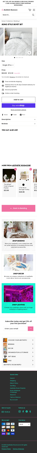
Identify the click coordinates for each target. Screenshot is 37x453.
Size (3, 61)
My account (14, 400)
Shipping (12, 77)
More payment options (18, 110)
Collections (9, 21)
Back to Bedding (20, 208)
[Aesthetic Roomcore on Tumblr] (30, 411)
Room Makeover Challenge (15, 391)
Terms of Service (15, 397)
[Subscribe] (30, 328)
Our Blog (12, 385)
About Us (13, 395)
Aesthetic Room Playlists (17, 388)
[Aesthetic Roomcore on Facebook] (23, 411)
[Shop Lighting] (18, 293)
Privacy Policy (6, 449)
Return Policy (14, 383)
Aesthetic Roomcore (21, 165)
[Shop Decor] (18, 262)
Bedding (16, 21)
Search (12, 378)
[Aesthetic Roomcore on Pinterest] (27, 411)
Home (3, 21)
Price (4, 70)
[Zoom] (29, 53)
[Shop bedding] (18, 229)
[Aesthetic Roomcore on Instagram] (20, 411)
